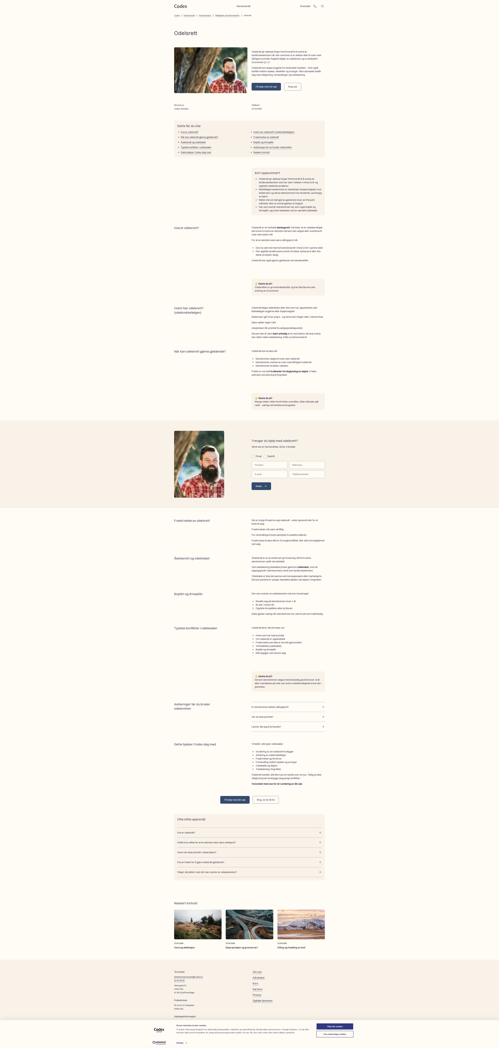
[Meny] (322, 6)
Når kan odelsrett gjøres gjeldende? (199, 137)
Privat (259, 456)
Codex (177, 15)
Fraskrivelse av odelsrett (266, 137)
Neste (259, 486)
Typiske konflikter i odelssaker (196, 147)
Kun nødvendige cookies (335, 1034)
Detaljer (180, 1043)
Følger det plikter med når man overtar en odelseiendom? (207, 872)
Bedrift (271, 456)
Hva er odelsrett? (189, 132)
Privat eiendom (205, 15)
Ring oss (292, 86)
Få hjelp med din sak (266, 86)
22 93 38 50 (179, 980)
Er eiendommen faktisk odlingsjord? (270, 706)
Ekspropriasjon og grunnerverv (242, 947)
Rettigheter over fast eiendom (227, 15)
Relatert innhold (261, 152)
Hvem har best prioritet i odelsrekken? (196, 852)
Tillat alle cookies (335, 1026)
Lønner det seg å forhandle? (266, 726)
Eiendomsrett (189, 15)
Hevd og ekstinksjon (184, 947)
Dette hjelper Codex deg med (196, 152)
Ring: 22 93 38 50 (266, 799)
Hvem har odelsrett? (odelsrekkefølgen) (273, 132)
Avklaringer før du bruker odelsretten (272, 147)
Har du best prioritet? (262, 716)
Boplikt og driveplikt (263, 142)
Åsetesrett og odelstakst (193, 142)
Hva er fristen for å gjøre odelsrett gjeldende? (200, 862)
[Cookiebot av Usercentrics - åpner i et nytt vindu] (159, 1043)
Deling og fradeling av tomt (291, 947)
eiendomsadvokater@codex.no (188, 977)
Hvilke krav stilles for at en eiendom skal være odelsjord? (206, 842)
